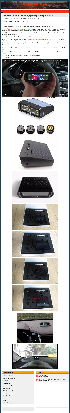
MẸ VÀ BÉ (5, 400)
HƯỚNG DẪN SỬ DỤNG (8, 403)
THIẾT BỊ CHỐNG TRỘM (8, 390)
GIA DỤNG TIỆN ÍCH (7, 398)
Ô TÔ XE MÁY (6, 380)
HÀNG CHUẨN (35, 4)
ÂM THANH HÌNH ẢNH (8, 385)
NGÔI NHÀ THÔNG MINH (8, 375)
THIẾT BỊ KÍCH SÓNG (7, 388)
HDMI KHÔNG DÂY (7, 383)
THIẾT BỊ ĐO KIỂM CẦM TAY (9, 393)
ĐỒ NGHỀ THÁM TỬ (7, 395)
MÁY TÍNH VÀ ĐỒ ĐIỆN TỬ (9, 378)
